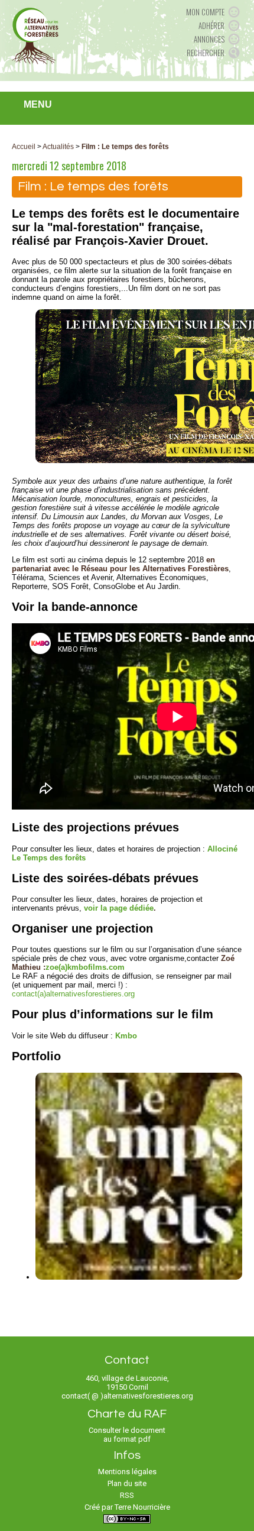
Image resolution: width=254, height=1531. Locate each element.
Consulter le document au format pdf (127, 1434)
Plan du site (127, 1483)
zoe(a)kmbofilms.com (85, 967)
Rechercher (205, 53)
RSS (127, 1495)
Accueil (23, 147)
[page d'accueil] (35, 35)
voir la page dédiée (119, 908)
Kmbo (126, 1035)
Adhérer (211, 25)
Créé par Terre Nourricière (127, 1507)
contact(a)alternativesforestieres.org (73, 993)
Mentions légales (127, 1471)
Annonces (209, 39)
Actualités (58, 147)
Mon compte (205, 12)
